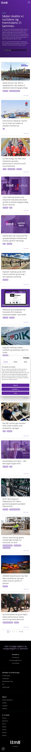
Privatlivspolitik (6, 675)
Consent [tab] (5, 361)
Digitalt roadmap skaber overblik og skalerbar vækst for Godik (15, 350)
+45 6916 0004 (15, 657)
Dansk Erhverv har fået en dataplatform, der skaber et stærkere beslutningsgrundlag (15, 85)
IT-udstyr (12, 317)
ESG (3, 684)
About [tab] (25, 361)
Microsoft (5, 91)
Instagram (5, 705)
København (5, 721)
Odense (4, 729)
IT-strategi (5, 207)
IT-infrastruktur (11, 169)
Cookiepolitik (5, 678)
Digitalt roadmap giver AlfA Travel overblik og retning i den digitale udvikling (14, 274)
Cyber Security (17, 545)
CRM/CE (16, 622)
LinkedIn (4, 703)
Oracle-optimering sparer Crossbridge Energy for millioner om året (13, 540)
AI (3, 128)
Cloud (4, 169)
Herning (4, 718)
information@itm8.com (15, 660)
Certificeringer (5, 687)
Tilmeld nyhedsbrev (7, 700)
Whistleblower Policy (7, 681)
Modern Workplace (7, 545)
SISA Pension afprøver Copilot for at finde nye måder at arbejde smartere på (15, 123)
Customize (14, 389)
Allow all (15, 385)
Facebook (4, 708)
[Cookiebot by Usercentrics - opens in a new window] (23, 358)
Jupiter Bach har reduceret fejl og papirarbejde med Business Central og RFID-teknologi (15, 238)
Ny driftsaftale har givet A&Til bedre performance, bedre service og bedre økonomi (15, 617)
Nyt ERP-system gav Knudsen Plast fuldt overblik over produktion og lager (14, 425)
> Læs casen (25, 95)
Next (20, 631)
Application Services (7, 622)
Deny (15, 393)
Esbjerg (4, 726)
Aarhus (4, 724)
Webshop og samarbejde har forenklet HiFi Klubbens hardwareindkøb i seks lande (14, 312)
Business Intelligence (15, 91)
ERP (11, 207)
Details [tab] (15, 361)
